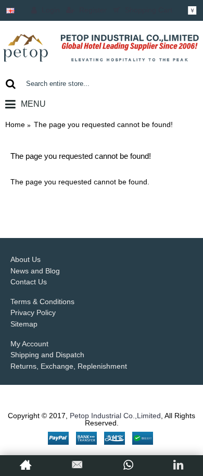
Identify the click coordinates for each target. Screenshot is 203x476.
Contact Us (28, 282)
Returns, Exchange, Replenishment (68, 366)
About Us (25, 259)
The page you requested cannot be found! (103, 124)
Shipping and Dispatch (47, 354)
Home (15, 124)
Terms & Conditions (42, 301)
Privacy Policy (33, 312)
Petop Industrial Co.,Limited (115, 415)
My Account (29, 344)
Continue (171, 208)
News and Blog (35, 271)
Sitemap (23, 324)
